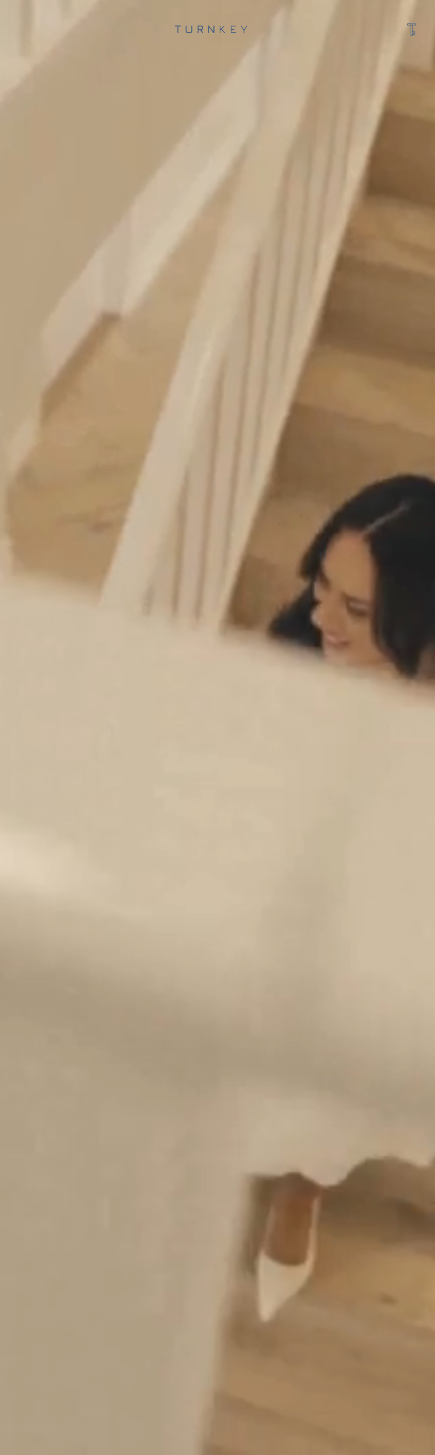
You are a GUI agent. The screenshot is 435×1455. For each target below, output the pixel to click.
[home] (211, 29)
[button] (411, 29)
